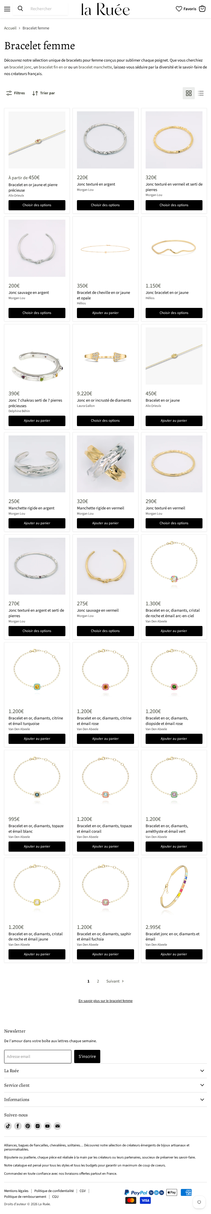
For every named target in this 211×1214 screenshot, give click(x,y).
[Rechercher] (20, 8)
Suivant (113, 981)
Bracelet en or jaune (163, 400)
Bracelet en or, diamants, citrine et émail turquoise (36, 721)
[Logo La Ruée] (105, 9)
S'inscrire (87, 1056)
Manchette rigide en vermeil (100, 508)
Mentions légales (16, 1190)
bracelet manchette (95, 67)
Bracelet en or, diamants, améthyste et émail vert (167, 828)
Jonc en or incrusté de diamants (104, 400)
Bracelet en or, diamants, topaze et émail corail (104, 828)
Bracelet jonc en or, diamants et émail (172, 936)
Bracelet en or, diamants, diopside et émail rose (167, 721)
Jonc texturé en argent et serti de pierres (36, 613)
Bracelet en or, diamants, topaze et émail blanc (36, 828)
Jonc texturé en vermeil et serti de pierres (174, 187)
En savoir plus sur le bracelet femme (106, 1001)
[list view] (201, 93)
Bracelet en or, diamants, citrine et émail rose (104, 721)
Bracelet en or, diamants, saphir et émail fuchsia (104, 936)
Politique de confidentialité (54, 1190)
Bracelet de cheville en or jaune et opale (103, 295)
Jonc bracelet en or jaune (167, 293)
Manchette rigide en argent (31, 508)
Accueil (10, 28)
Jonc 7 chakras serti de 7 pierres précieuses (35, 403)
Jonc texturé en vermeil (165, 508)
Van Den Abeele (156, 621)
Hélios (81, 303)
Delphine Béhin (19, 411)
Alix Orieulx (16, 195)
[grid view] (189, 93)
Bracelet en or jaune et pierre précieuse (33, 187)
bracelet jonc (20, 67)
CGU (55, 1196)
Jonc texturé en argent (96, 184)
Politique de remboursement (25, 1196)
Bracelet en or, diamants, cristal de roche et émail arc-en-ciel (173, 613)
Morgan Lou (85, 189)
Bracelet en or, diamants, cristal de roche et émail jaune (36, 936)
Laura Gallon (86, 406)
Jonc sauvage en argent (29, 293)
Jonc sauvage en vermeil (98, 610)
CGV (83, 1190)
